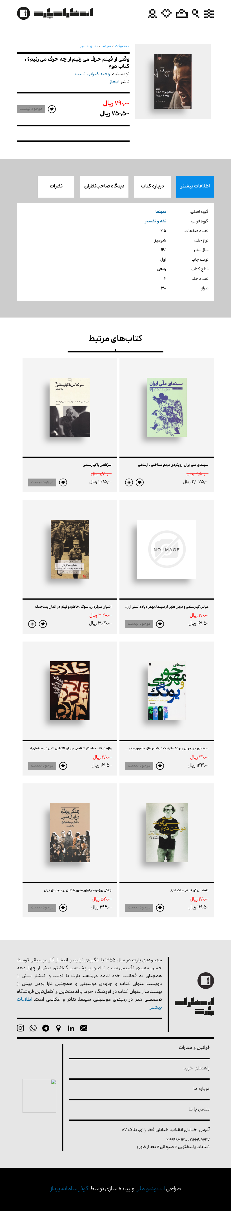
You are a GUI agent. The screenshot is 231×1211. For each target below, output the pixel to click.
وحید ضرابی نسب (92, 74)
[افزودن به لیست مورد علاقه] (140, 482)
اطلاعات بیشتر (195, 186)
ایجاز (114, 82)
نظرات (56, 186)
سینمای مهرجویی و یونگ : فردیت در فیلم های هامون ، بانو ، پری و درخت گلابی (155, 749)
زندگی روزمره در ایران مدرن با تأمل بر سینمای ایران (78, 890)
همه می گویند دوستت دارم (189, 890)
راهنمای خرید (196, 1068)
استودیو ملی (150, 1189)
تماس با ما (199, 1110)
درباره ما (202, 1089)
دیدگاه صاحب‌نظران (104, 186)
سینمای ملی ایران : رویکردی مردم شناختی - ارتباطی (173, 465)
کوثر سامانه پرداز (69, 1189)
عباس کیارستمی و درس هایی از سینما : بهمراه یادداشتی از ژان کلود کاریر (159, 607)
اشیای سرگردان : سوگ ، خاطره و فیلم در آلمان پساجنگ (73, 607)
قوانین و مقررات (194, 1048)
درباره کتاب (152, 186)
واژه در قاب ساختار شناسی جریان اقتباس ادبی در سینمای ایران (68, 749)
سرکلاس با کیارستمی (97, 465)
